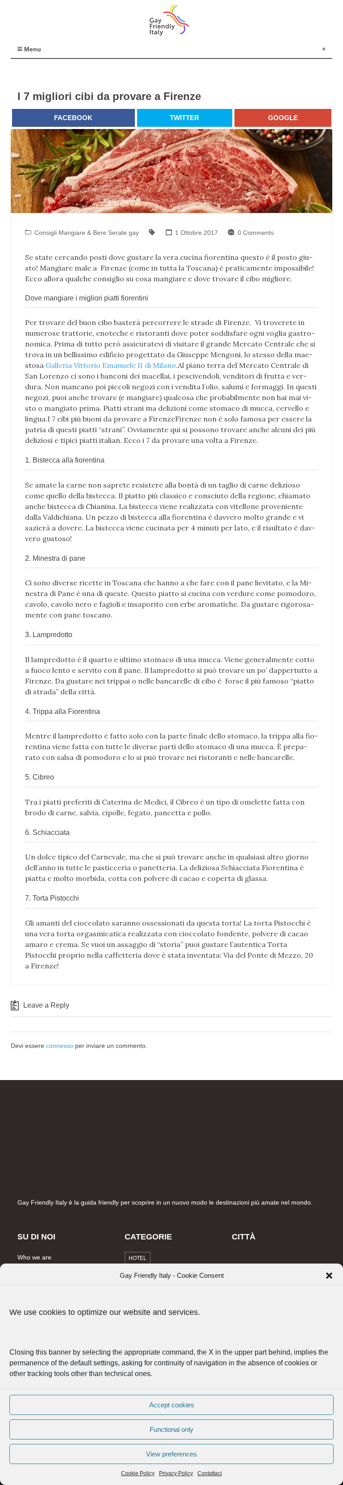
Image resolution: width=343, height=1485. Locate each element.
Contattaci (209, 1473)
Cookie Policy (138, 1473)
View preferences (171, 1454)
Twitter (184, 117)
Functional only (171, 1429)
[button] (329, 1275)
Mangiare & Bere (82, 232)
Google (283, 117)
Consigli (45, 232)
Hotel (137, 1258)
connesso (59, 1045)
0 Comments (256, 232)
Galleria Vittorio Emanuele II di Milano (111, 365)
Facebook (73, 117)
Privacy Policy (176, 1473)
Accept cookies (171, 1405)
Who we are (34, 1257)
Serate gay (123, 232)
